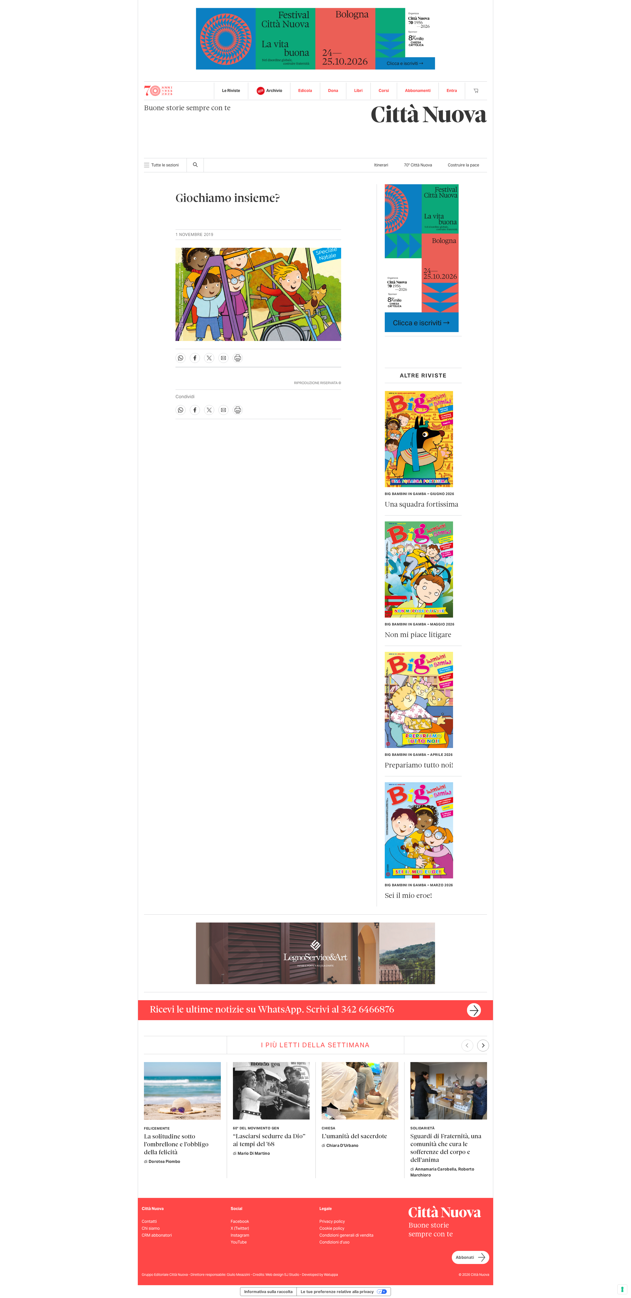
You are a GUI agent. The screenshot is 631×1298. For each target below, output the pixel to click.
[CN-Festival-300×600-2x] (422, 257)
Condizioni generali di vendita (346, 1235)
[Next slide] (483, 1045)
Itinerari (381, 165)
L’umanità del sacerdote (354, 1136)
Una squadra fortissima (421, 505)
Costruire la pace (463, 165)
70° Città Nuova (418, 165)
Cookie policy (331, 1228)
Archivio (274, 90)
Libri (358, 90)
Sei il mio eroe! (408, 896)
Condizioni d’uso (334, 1242)
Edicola (305, 90)
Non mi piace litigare (418, 635)
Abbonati (465, 1257)
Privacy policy (332, 1221)
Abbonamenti (418, 90)
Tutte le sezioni (165, 165)
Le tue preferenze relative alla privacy (337, 1291)
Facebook (240, 1221)
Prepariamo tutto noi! (419, 765)
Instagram (240, 1235)
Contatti (149, 1221)
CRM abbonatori (157, 1235)
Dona (333, 90)
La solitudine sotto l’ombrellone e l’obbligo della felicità (176, 1145)
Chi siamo (151, 1228)
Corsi (384, 90)
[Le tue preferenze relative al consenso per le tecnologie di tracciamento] (622, 1289)
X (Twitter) (240, 1228)
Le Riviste (231, 90)
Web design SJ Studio (282, 1274)
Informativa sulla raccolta (268, 1291)
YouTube (239, 1242)
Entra (452, 90)
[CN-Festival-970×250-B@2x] (315, 38)
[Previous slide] (467, 1045)
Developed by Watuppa (320, 1274)
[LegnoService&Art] (315, 953)
